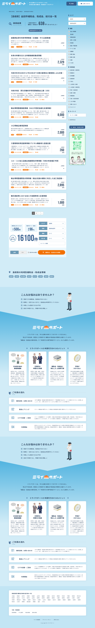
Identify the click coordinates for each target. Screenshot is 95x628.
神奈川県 (79, 596)
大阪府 (73, 598)
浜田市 (46, 276)
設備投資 (72, 78)
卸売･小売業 (73, 40)
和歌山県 (18, 599)
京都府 (68, 598)
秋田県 (33, 596)
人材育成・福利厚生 (75, 87)
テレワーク (72, 107)
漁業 (71, 60)
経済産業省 (14, 612)
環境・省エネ (73, 104)
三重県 (58, 598)
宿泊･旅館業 (73, 31)
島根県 (29, 599)
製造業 (71, 34)
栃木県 (53, 596)
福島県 (43, 596)
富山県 (18, 598)
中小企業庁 (21, 612)
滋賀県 (63, 598)
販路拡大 (72, 73)
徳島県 (49, 599)
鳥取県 (24, 599)
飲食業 (71, 43)
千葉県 (68, 596)
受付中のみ (72, 119)
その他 (71, 63)
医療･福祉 (72, 54)
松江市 (35, 276)
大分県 (18, 601)
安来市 (29, 276)
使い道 (43, 238)
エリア (43, 223)
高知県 (64, 599)
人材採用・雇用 (74, 84)
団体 (23, 252)
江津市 (40, 276)
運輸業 (71, 51)
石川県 (23, 598)
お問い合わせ (56, 619)
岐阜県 (43, 598)
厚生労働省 (27, 612)
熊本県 (13, 601)
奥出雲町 (23, 276)
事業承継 (72, 95)
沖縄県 (34, 601)
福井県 (28, 598)
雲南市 (51, 276)
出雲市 (11, 276)
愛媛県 (59, 599)
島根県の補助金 (19, 11)
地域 (43, 228)
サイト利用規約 (37, 619)
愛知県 (53, 598)
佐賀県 (74, 599)
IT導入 (71, 81)
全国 (39, 601)
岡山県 (34, 599)
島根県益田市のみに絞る (35, 30)
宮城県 (28, 596)
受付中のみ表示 (33, 252)
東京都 (73, 596)
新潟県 (13, 598)
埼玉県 (63, 596)
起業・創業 (72, 93)
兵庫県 (78, 598)
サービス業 (72, 48)
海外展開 (72, 75)
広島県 (39, 599)
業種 (43, 233)
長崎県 (79, 599)
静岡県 (48, 598)
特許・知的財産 (74, 90)
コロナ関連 (72, 101)
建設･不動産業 (73, 45)
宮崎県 (23, 601)
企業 (14, 252)
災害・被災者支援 (74, 98)
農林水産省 (34, 612)
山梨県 (33, 598)
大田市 (16, 276)
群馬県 (58, 596)
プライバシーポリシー (46, 619)
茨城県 (48, 596)
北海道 (13, 596)
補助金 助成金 (12, 11)
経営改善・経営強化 (75, 70)
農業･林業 (72, 57)
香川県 (54, 599)
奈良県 (13, 599)
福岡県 (69, 599)
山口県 (44, 599)
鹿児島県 (28, 601)
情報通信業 (72, 37)
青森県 (18, 596)
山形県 (38, 596)
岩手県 (23, 596)
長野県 (38, 598)
